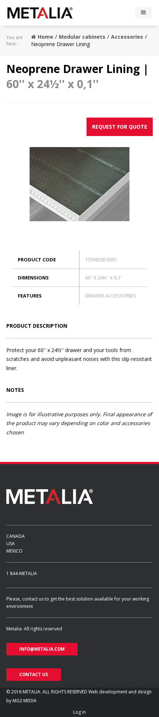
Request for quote (119, 126)
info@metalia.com (42, 649)
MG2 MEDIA (25, 700)
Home (45, 36)
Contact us (33, 674)
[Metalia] (50, 12)
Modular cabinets (82, 36)
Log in (79, 712)
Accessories (127, 36)
